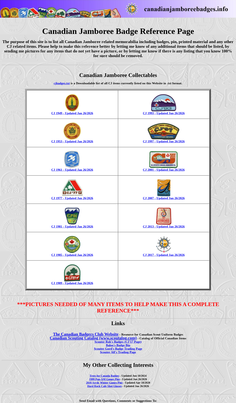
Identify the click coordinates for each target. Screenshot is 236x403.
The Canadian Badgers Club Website (86, 334)
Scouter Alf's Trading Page (118, 352)
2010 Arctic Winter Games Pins (104, 382)
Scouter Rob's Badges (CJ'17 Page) (118, 341)
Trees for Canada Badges (104, 375)
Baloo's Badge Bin (118, 345)
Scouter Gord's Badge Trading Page (118, 348)
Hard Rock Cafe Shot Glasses (104, 386)
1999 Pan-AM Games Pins (104, 379)
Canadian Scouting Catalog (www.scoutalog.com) (93, 338)
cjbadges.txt (62, 83)
